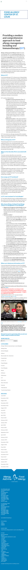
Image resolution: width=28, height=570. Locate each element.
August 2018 (4, 444)
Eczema (2, 365)
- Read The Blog (4, 560)
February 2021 (4, 420)
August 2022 (4, 400)
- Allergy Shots (3, 554)
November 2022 (4, 398)
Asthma (2, 353)
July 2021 (3, 410)
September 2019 (4, 432)
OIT (2, 377)
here (19, 271)
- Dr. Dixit (2, 539)
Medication (3, 375)
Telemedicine (4, 387)
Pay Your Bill (3, 561)
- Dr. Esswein (3, 540)
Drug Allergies (4, 363)
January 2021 (4, 422)
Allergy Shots (4, 348)
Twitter (2, 522)
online (6, 287)
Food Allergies (4, 368)
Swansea (3, 385)
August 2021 (4, 408)
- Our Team (3, 537)
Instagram (3, 523)
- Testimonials (3, 546)
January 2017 (4, 461)
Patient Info (3, 547)
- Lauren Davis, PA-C (4, 544)
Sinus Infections (4, 382)
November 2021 (4, 405)
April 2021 (3, 415)
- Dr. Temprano (3, 541)
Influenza (3, 372)
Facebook (3, 524)
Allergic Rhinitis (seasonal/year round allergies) (11, 346)
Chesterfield (4, 358)
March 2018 (4, 449)
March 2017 (4, 456)
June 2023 (3, 395)
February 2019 (4, 437)
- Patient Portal (4, 558)
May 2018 (3, 447)
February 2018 (4, 452)
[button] (26, 1)
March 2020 (4, 427)
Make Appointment (4, 534)
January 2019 (4, 439)
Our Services (3, 551)
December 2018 (4, 442)
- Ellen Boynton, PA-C (5, 543)
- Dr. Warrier (3, 542)
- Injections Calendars (5, 555)
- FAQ (2, 550)
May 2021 (3, 412)
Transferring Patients (5, 390)
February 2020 (4, 430)
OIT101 (14, 296)
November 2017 (4, 454)
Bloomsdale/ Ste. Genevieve (7, 355)
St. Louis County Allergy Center (18, 529)
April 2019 (3, 434)
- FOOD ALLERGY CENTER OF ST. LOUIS (8, 536)
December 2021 (4, 403)
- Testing (2, 553)
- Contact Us (3, 557)
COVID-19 (3, 360)
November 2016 (4, 466)
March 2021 (4, 417)
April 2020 (3, 425)
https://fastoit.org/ (6, 296)
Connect (2, 556)
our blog (20, 321)
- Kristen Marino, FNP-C (5, 545)
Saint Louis (3, 380)
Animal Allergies (4, 350)
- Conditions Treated (5, 552)
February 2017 (4, 459)
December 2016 (4, 464)
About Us (2, 535)
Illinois (2, 370)
